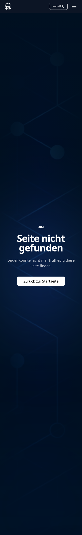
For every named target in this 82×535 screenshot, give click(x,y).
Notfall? (57, 6)
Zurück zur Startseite (41, 281)
